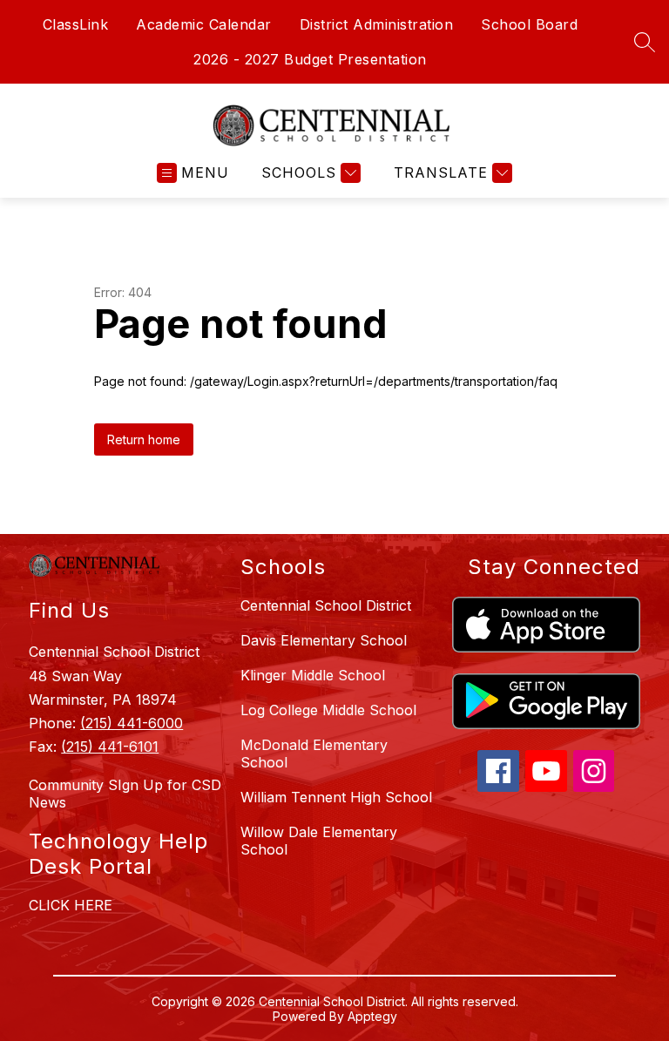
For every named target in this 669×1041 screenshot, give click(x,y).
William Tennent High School (336, 797)
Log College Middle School (328, 710)
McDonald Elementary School (314, 753)
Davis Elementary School (323, 640)
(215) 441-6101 (110, 746)
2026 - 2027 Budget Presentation (310, 59)
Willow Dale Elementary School (318, 840)
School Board (529, 24)
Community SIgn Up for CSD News (125, 793)
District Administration (377, 24)
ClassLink (76, 24)
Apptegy (372, 1016)
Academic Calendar (204, 24)
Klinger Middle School (312, 675)
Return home (143, 439)
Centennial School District (325, 605)
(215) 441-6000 (131, 723)
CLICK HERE (70, 905)
